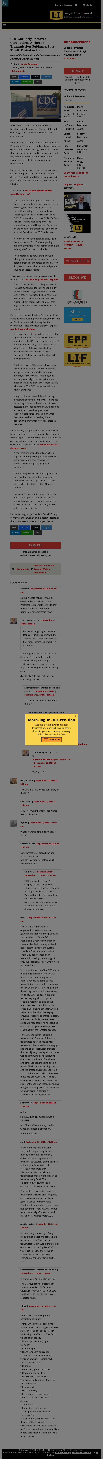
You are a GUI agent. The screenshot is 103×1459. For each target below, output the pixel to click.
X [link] (75, 716)
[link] (51, 716)
